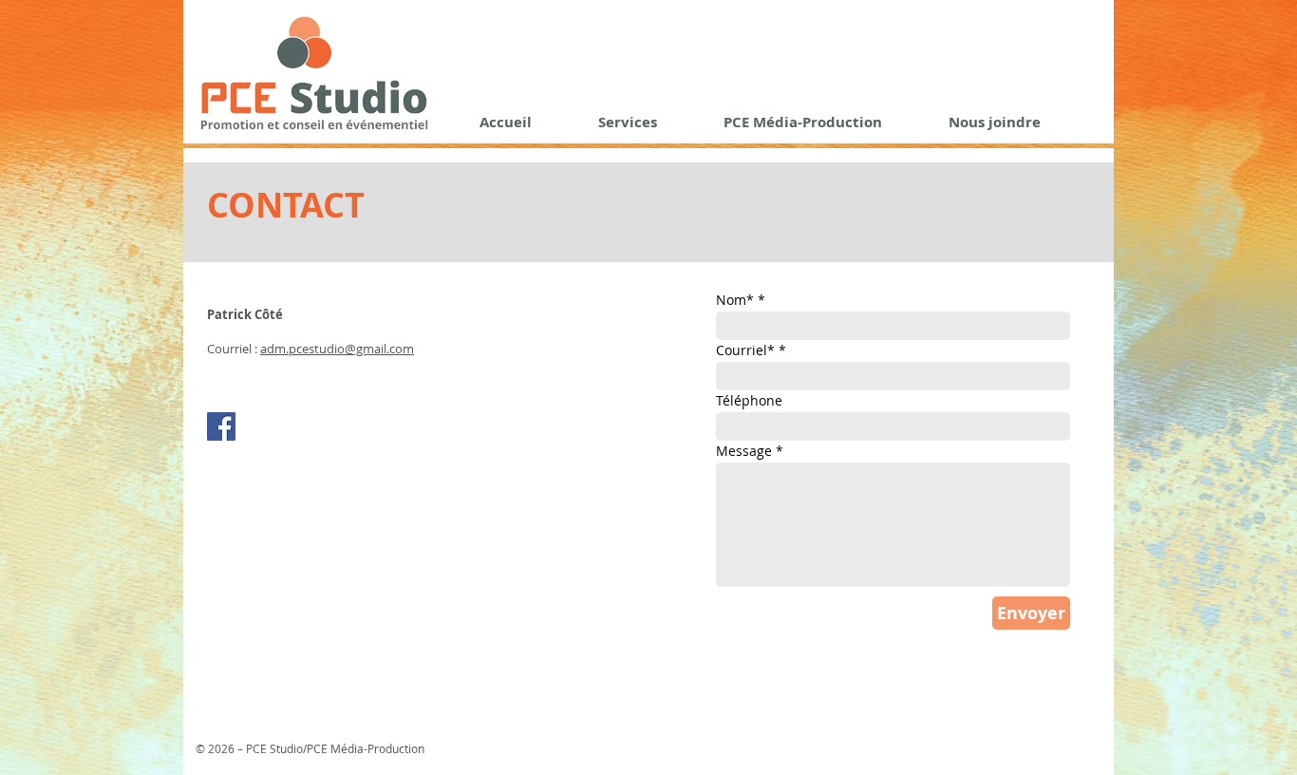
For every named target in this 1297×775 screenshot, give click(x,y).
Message (744, 451)
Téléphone (749, 400)
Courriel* (745, 350)
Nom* (735, 300)
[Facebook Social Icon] (221, 426)
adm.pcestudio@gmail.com (337, 348)
